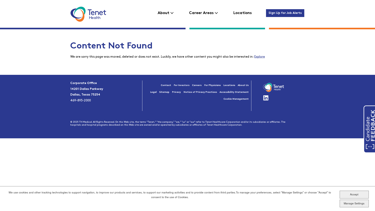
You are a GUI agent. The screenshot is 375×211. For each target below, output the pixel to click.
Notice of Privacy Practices (200, 92)
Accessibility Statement (234, 92)
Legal (153, 92)
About (163, 13)
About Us (243, 85)
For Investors (181, 85)
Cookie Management (236, 99)
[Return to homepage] (88, 14)
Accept (354, 194)
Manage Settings (354, 203)
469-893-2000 (80, 100)
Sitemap (164, 92)
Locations (242, 13)
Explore (259, 56)
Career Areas (201, 13)
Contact (166, 85)
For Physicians (212, 85)
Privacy (176, 92)
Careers (197, 85)
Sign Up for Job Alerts (285, 13)
